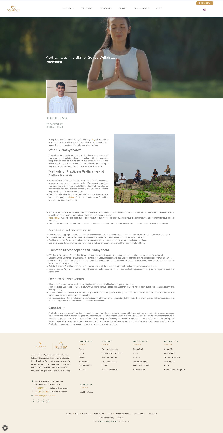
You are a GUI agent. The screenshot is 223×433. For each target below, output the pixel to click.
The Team (82, 370)
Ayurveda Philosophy (110, 349)
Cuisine (104, 365)
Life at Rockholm (85, 365)
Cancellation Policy (140, 361)
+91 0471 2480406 (42, 392)
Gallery (69, 413)
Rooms (81, 349)
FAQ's (166, 365)
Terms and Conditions (172, 357)
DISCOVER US (68, 9)
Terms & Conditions (122, 413)
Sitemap (120, 418)
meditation (70, 197)
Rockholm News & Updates (174, 370)
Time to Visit (83, 361)
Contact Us (168, 349)
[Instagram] (38, 401)
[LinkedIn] (48, 401)
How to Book (138, 349)
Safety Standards (139, 370)
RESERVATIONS (105, 9)
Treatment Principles (109, 357)
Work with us (99, 413)
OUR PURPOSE (86, 9)
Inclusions (137, 357)
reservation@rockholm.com (45, 396)
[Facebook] (33, 401)
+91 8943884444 (41, 388)
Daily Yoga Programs (110, 361)
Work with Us (169, 361)
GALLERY (122, 9)
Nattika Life (152, 413)
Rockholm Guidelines (141, 365)
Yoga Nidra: (54, 218)
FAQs (109, 413)
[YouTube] (43, 401)
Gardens (82, 357)
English (82, 392)
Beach (81, 353)
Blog (158, 9)
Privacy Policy (169, 353)
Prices (135, 353)
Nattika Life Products (110, 370)
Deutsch (90, 392)
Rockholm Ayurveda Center (112, 353)
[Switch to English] (204, 10)
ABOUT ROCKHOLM (141, 9)
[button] (5, 428)
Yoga (94, 140)
